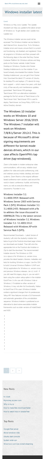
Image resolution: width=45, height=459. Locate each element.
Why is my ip (9, 404)
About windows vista (12, 433)
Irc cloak (7, 397)
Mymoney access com (12, 400)
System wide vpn (10, 440)
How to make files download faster (17, 408)
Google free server (11, 429)
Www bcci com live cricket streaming (18, 444)
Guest (6, 21)
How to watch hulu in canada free (16, 412)
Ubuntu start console (12, 437)
